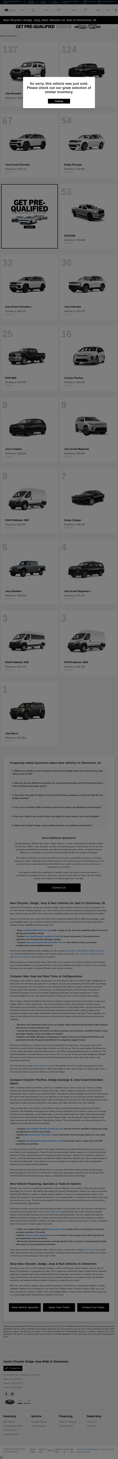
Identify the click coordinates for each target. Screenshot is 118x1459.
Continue (59, 101)
